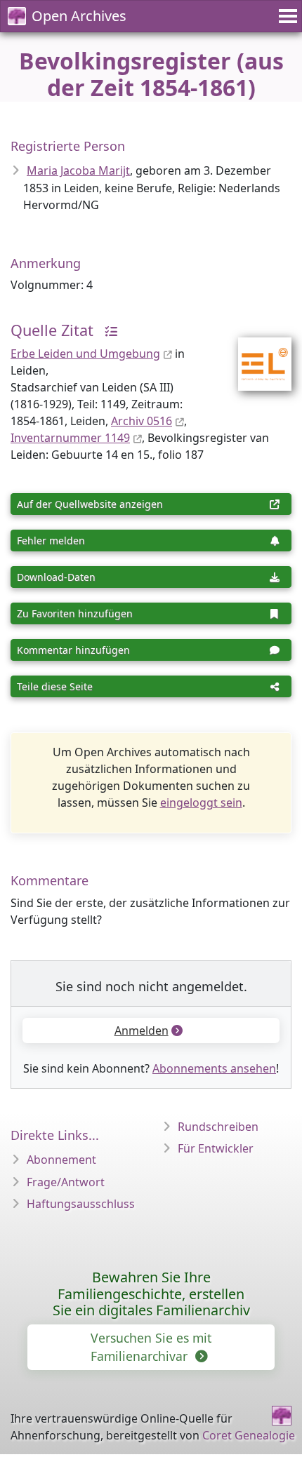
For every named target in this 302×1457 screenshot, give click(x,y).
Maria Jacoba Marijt (78, 170)
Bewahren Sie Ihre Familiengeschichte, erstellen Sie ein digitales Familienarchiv (151, 1294)
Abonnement (61, 1159)
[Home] (281, 1415)
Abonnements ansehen (214, 1068)
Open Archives (79, 15)
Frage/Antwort (66, 1182)
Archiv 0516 (141, 421)
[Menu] (285, 16)
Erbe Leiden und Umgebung (85, 353)
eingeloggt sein (201, 802)
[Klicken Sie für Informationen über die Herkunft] (107, 330)
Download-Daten (56, 577)
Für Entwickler (216, 1148)
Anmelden (141, 1030)
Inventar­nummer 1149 (70, 437)
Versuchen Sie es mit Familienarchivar (151, 1346)
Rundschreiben (218, 1126)
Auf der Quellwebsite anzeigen (90, 504)
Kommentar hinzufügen (73, 650)
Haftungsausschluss (81, 1203)
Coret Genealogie (248, 1435)
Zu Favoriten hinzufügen (75, 613)
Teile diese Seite (55, 686)
